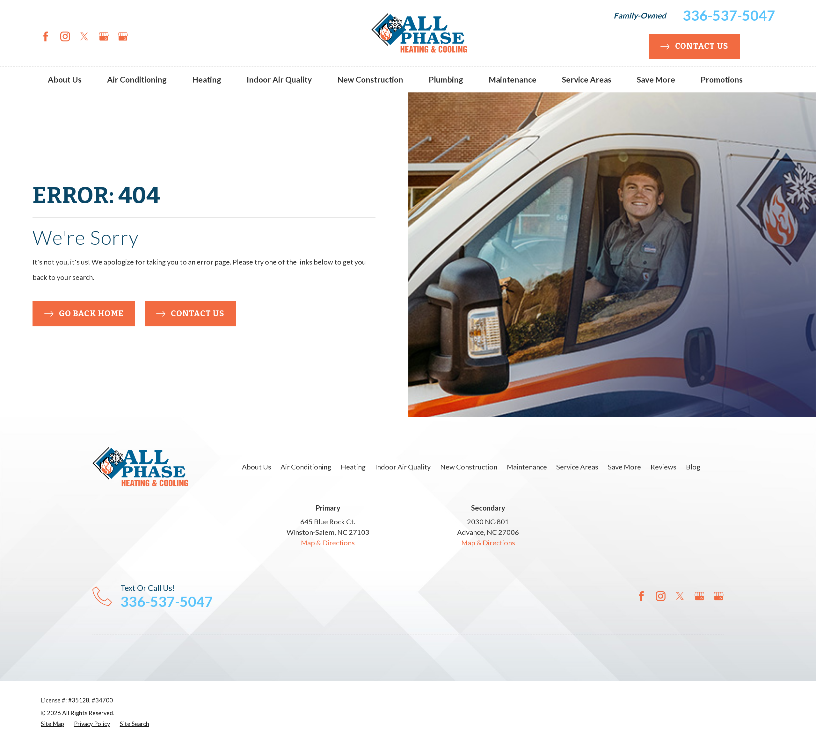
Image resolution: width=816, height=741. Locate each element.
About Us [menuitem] (65, 79)
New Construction (468, 466)
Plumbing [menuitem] (446, 79)
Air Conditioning (305, 466)
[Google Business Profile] (104, 36)
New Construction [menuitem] (370, 79)
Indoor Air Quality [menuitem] (279, 79)
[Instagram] (65, 36)
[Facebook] (46, 36)
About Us (256, 466)
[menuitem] (52, 724)
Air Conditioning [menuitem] (137, 79)
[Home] (419, 36)
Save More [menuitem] (656, 79)
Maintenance (527, 466)
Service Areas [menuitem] (586, 79)
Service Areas (577, 466)
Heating (353, 466)
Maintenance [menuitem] (512, 79)
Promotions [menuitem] (722, 79)
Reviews (663, 466)
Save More (624, 466)
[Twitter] (84, 36)
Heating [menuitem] (206, 79)
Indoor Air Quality (403, 466)
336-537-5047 (729, 15)
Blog (693, 466)
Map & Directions (328, 542)
